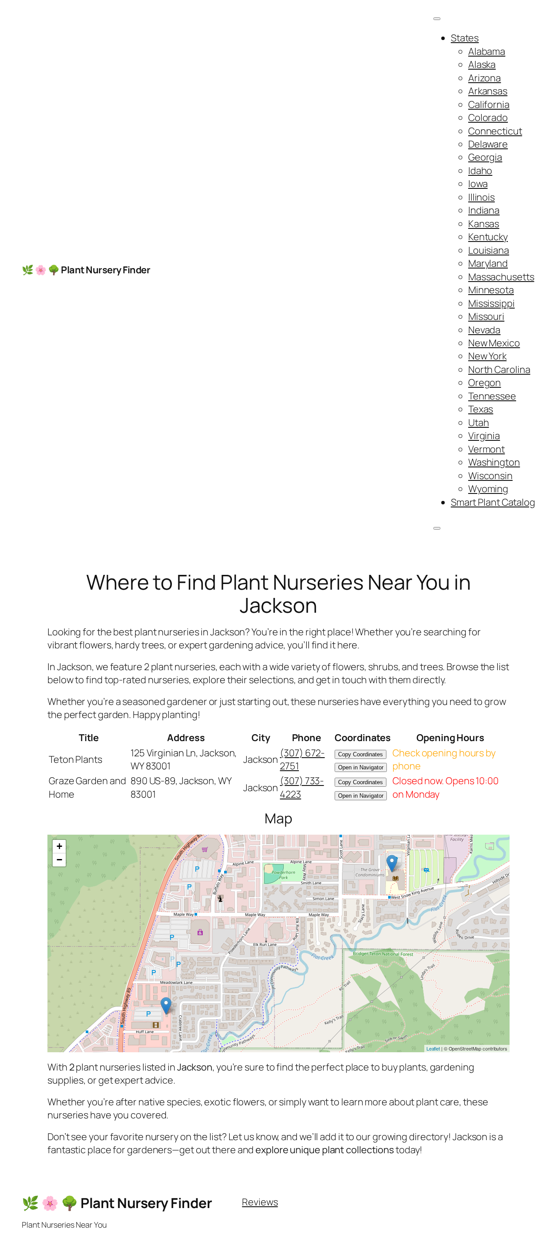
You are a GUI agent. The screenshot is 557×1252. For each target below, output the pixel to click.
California (489, 104)
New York (487, 356)
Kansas (483, 223)
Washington (494, 462)
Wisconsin (490, 475)
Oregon (484, 382)
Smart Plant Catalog (493, 502)
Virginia (484, 435)
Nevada (484, 329)
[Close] (436, 528)
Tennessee (492, 396)
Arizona (484, 77)
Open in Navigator (360, 767)
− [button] (59, 859)
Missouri (486, 316)
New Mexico (494, 342)
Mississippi (491, 303)
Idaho (480, 170)
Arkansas (487, 90)
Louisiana (488, 250)
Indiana (484, 210)
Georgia (485, 157)
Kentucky (488, 236)
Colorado (488, 117)
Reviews (260, 1201)
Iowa (478, 183)
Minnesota (491, 289)
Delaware (488, 144)
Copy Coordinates (360, 754)
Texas (480, 409)
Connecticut (495, 131)
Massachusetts (501, 276)
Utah (478, 422)
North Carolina (499, 369)
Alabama (486, 51)
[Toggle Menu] (436, 18)
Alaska (482, 64)
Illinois (481, 197)
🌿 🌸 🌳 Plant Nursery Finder (86, 269)
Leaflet (433, 1048)
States (465, 37)
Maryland (488, 263)
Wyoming (488, 488)
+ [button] (59, 846)
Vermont (486, 449)
